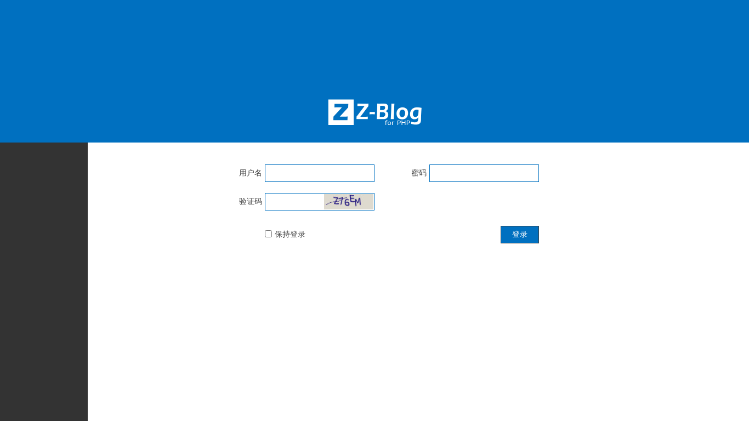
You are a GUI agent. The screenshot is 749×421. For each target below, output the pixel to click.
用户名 (250, 172)
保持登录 (290, 234)
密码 (419, 172)
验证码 (250, 201)
